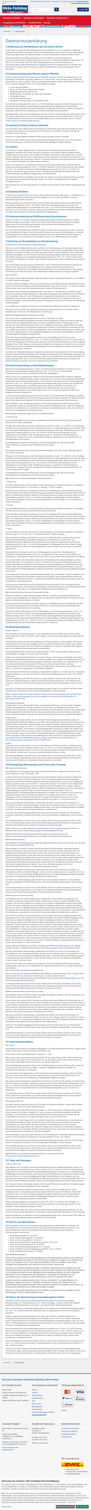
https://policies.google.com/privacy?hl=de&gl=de (31, 696)
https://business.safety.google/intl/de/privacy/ (22, 836)
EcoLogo (46, 23)
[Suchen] (56, 9)
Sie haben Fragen (36, 1)
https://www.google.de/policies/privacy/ (57, 836)
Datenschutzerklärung (58, 1502)
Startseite (7, 31)
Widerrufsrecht (37, 1395)
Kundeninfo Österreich (69, 1431)
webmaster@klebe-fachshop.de (14, 1444)
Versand (35, 1390)
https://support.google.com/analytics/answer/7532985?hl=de (28, 740)
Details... (64, 1410)
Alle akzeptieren (82, 1507)
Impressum (71, 1)
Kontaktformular (8, 1450)
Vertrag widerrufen (82, 1)
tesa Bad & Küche (35, 23)
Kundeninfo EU (66, 1437)
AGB (33, 1401)
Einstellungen (6, 1507)
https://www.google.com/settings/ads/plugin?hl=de (24, 970)
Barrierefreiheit (37, 1409)
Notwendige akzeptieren (65, 1507)
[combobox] (43, 9)
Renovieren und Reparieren (57, 18)
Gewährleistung (37, 1398)
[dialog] (45, 1494)
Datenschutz (36, 1404)
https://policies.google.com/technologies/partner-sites (43, 831)
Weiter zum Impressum (40, 1443)
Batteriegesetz (37, 1406)
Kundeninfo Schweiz (68, 1434)
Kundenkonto (46, 1)
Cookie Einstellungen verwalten (43, 1412)
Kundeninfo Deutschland (70, 1428)
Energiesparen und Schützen (14, 23)
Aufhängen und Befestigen (34, 18)
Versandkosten (56, 1)
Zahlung (64, 1)
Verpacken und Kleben (12, 18)
